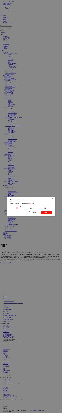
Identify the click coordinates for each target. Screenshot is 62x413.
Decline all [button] (35, 212)
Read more (31, 203)
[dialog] (31, 206)
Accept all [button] (46, 212)
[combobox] (53, 198)
